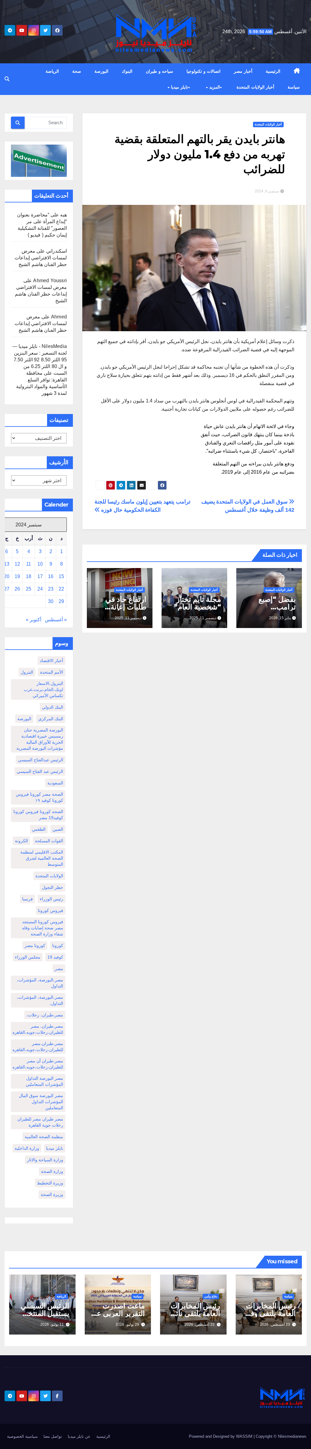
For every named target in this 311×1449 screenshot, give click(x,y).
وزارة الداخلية (27, 1148)
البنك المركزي (50, 718)
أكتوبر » (33, 619)
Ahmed (59, 316)
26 (17, 588)
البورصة (101, 71)
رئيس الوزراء (51, 898)
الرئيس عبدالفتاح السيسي (40, 759)
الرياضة (52, 71)
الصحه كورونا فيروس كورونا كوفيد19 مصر (38, 814)
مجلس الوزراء (27, 957)
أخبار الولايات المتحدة (255, 87)
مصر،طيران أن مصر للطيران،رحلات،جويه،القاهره (37, 1063)
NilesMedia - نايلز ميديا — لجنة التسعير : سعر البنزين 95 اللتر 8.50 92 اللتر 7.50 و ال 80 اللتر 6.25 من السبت (39, 360)
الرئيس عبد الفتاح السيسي (40, 771)
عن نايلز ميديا (79, 1436)
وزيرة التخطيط (50, 1183)
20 (6, 576)
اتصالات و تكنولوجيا (203, 71)
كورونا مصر (35, 945)
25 (28, 588)
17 (40, 576)
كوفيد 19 (55, 957)
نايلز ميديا (178, 87)
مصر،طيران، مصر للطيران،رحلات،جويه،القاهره (37, 1029)
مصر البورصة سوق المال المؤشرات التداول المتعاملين (41, 1101)
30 (50, 601)
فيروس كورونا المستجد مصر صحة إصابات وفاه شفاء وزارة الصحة (42, 927)
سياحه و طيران (159, 71)
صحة (76, 71)
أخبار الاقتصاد (51, 660)
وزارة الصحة (52, 1171)
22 (61, 588)
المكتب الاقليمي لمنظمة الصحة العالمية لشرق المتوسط (41, 858)
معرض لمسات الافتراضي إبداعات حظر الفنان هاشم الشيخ (41, 257)
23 (50, 588)
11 (28, 564)
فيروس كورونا (50, 910)
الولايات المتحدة (49, 875)
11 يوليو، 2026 (52, 1324)
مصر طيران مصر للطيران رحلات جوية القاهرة (40, 1122)
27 (6, 588)
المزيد (214, 87)
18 (28, 576)
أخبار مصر (243, 71)
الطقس (39, 829)
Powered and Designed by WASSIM (221, 1436)
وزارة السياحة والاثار (45, 1159)
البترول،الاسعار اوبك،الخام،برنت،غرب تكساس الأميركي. (43, 689)
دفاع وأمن (210, 1296)
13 (6, 564)
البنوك (127, 71)
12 (17, 564)
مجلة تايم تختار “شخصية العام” (197, 603)
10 (40, 564)
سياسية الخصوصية (22, 1436)
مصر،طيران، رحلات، (44, 1014)
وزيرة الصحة (52, 1194)
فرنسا (27, 898)
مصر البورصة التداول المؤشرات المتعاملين (44, 1081)
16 (50, 576)
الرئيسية (273, 71)
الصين (58, 829)
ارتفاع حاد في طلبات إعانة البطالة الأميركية (122, 607)
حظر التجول (52, 887)
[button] (7, 79)
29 (61, 601)
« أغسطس (56, 619)
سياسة (294, 87)
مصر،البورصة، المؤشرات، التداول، (40, 1000)
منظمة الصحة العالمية (44, 1136)
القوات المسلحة (49, 840)
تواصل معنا (52, 1436)
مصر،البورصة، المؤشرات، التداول (40, 982)
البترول (27, 672)
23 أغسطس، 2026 (275, 1324)
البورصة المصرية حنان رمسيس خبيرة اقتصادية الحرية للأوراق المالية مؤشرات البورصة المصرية (39, 739)
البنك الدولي (52, 707)
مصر (59, 968)
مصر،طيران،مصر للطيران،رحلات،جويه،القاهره (37, 1046)
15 (61, 576)
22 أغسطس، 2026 (200, 1324)
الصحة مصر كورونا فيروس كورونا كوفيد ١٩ (39, 797)
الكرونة (21, 840)
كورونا (57, 945)
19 (17, 576)
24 (40, 588)
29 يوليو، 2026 (127, 1324)
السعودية (55, 783)
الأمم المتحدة (51, 672)
